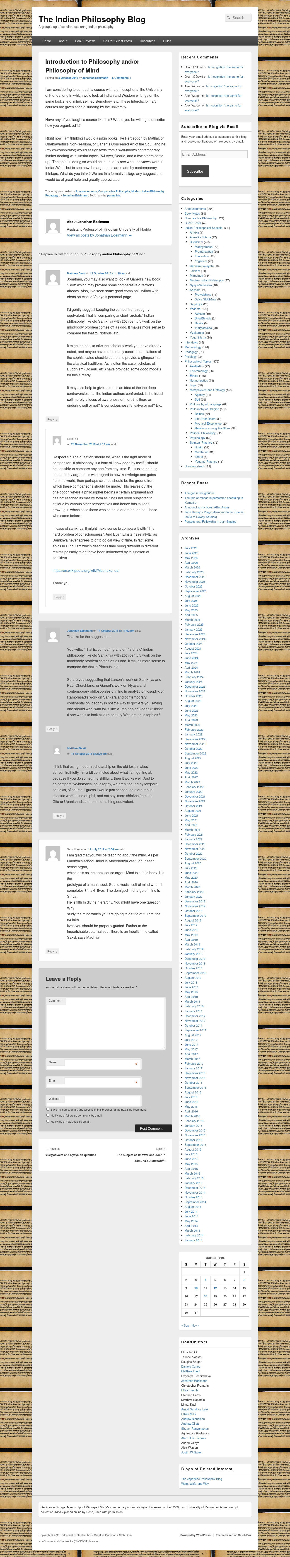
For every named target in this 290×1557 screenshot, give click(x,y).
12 (215, 1288)
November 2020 (195, 848)
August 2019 (193, 920)
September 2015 (195, 1144)
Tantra (199, 457)
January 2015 (193, 1183)
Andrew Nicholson (193, 1419)
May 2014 (191, 1221)
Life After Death (205, 418)
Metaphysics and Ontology (207, 390)
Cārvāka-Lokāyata (202, 266)
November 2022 (195, 744)
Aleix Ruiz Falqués (193, 1438)
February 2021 (194, 834)
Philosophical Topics (198, 361)
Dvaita (199, 323)
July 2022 (191, 763)
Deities (199, 413)
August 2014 (193, 1206)
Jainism (195, 270)
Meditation (201, 452)
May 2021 (191, 820)
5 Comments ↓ (121, 78)
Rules (167, 41)
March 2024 (192, 672)
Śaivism (195, 290)
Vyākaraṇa (197, 332)
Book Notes (192, 213)
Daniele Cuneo (190, 1366)
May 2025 (191, 610)
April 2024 (191, 667)
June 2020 (191, 872)
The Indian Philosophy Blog (92, 19)
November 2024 (195, 639)
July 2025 (191, 600)
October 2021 (193, 806)
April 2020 (191, 882)
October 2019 (193, 911)
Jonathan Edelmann (95, 78)
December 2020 (195, 844)
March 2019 (192, 944)
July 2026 (191, 548)
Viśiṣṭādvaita (203, 328)
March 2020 (192, 887)
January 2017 (193, 1068)
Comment (56, 1000)
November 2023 (195, 691)
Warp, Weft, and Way (195, 1483)
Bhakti (199, 447)
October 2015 (193, 1140)
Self (197, 399)
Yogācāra (201, 261)
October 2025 (193, 586)
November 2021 (195, 801)
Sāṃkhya (196, 304)
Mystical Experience (208, 423)
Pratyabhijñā (203, 294)
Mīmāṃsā (196, 275)
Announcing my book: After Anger (207, 507)
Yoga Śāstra (198, 337)
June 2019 (191, 930)
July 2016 (191, 1097)
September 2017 (195, 1030)
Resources (147, 41)
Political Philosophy (203, 433)
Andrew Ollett (190, 1423)
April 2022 (191, 777)
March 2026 (192, 567)
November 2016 (195, 1078)
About (63, 41)
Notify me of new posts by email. (70, 1121)
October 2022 (193, 748)
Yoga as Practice (206, 461)
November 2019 (195, 906)
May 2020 (191, 877)
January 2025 (193, 629)
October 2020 (193, 853)
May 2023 (191, 715)
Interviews (191, 342)
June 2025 (191, 605)
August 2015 (193, 1149)
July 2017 (191, 1039)
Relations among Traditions (212, 428)
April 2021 (191, 825)
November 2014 (195, 1192)
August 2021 (193, 810)
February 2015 (194, 1178)
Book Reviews (85, 41)
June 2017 (191, 1044)
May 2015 (191, 1164)
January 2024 (193, 681)
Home (46, 41)
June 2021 (191, 815)
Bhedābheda (203, 318)
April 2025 (191, 615)
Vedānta (195, 309)
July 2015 (191, 1154)
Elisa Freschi (189, 1390)
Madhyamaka (204, 246)
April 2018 (191, 996)
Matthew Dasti (76, 273)
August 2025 (193, 596)
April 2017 (191, 1054)
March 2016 (192, 1116)
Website (54, 1098)
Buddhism (196, 242)
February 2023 (194, 729)
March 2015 (192, 1173)
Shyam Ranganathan (195, 1428)
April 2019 (191, 939)
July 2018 (191, 982)
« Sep (185, 1325)
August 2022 (193, 758)
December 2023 (195, 686)
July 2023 (191, 706)
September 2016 (195, 1087)
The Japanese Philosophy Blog (201, 1479)
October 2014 (193, 1197)
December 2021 (195, 796)
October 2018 (193, 968)
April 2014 (191, 1225)
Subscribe (195, 171)
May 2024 (191, 662)
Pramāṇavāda (204, 251)
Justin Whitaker (191, 1452)
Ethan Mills (188, 1414)
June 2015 (191, 1159)
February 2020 (194, 892)
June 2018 (191, 987)
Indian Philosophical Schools (203, 227)
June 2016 (191, 1102)
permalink (113, 195)
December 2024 (195, 634)
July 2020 (191, 868)
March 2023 (192, 725)
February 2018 (194, 1006)
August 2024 (193, 648)
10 (196, 1288)
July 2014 (191, 1211)
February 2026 (194, 572)
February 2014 (194, 1235)
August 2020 (193, 863)
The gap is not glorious (200, 493)
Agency (200, 394)
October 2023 (193, 696)
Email (52, 1080)
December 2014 (195, 1187)
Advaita (200, 313)
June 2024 (191, 658)
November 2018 (195, 963)
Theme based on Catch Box (233, 1535)
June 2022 (191, 767)
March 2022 (192, 782)
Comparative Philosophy (114, 191)
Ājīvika (194, 232)
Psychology (197, 437)
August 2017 (193, 1035)
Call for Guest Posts (117, 41)
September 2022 (195, 753)
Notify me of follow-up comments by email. (76, 1115)
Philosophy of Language (205, 404)
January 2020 (193, 896)
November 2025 (195, 581)
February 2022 (194, 787)
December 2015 (195, 1130)
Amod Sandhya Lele (194, 1409)
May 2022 (191, 772)
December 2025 (195, 577)
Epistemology (199, 371)
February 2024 (194, 677)
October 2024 (193, 643)
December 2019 (195, 901)
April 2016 (191, 1111)
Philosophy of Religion (204, 409)
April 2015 (191, 1168)
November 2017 (195, 1020)
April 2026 (191, 562)
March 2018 (192, 1001)
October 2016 (193, 1082)
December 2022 (195, 739)
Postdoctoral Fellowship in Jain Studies (210, 521)
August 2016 (193, 1092)
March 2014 (192, 1230)
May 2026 (191, 558)
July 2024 (191, 653)
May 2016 (191, 1106)
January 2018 (193, 1011)
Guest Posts (193, 223)
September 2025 (195, 591)
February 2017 (194, 1063)
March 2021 (192, 829)
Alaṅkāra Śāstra (200, 237)
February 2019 (194, 949)
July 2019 (191, 925)
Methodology (193, 347)
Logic (193, 385)
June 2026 (191, 553)
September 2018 (195, 973)
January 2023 (193, 734)
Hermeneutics (199, 380)
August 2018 (193, 977)
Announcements (86, 191)
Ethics (194, 375)
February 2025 (194, 624)
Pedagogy (51, 195)
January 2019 (193, 954)
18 (205, 1296)
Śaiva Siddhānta (205, 299)
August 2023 (193, 701)
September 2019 (195, 915)
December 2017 (195, 1016)
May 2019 (191, 935)
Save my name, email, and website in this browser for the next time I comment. (98, 1109)
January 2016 (193, 1125)
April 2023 (191, 720)
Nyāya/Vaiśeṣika (201, 285)
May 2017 (191, 1049)
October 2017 (193, 1025)
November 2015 (195, 1135)
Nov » (195, 1325)
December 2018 (195, 958)
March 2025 (192, 619)
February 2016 (194, 1121)
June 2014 (191, 1216)
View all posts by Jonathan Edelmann (99, 235)
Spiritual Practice (201, 442)
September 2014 (195, 1202)
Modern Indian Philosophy (147, 191)
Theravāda (202, 256)
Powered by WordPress (195, 1535)
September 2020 (195, 858)
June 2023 (191, 710)
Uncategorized (194, 466)
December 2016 (195, 1073)
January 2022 (193, 791)
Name (52, 1062)
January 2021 (193, 839)
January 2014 (193, 1240)
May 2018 (191, 992)
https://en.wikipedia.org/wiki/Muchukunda (85, 570)
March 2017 (192, 1059)
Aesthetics (197, 366)
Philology (191, 356)
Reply (52, 419)
